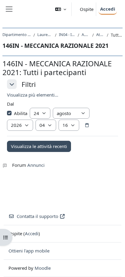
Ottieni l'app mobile (28, 251)
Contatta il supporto (37, 216)
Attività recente (100, 34)
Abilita (20, 113)
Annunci (36, 165)
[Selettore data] (87, 125)
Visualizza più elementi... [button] (32, 95)
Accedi (107, 9)
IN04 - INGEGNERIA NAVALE (67, 34)
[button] (60, 9)
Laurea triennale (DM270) (44, 34)
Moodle (43, 268)
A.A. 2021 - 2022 (86, 34)
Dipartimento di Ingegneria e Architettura (16, 34)
